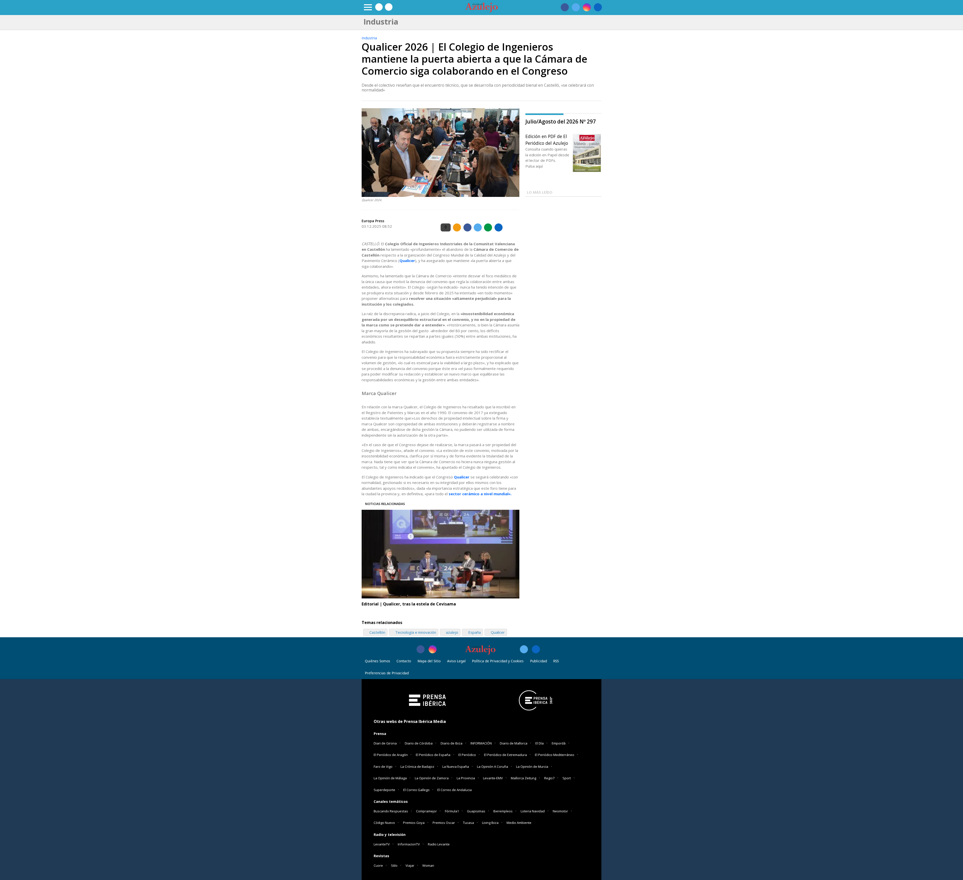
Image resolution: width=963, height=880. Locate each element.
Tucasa (468, 822)
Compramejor (426, 811)
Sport (567, 778)
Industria (369, 37)
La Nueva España (455, 766)
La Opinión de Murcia (532, 766)
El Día (539, 743)
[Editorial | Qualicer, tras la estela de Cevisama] (440, 554)
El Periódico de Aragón (391, 754)
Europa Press (373, 220)
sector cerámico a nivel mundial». (480, 493)
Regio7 (549, 778)
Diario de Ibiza (451, 743)
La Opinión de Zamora (432, 778)
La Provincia (466, 778)
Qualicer (407, 260)
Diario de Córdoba (419, 743)
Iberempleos (503, 811)
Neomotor (560, 811)
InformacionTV (409, 844)
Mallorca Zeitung (523, 778)
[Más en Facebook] (421, 649)
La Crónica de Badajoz (417, 766)
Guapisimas (476, 811)
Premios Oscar (444, 822)
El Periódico (467, 754)
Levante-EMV (493, 778)
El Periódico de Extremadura (505, 754)
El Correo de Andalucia (454, 790)
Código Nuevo (384, 822)
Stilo (394, 865)
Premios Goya (414, 822)
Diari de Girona (385, 743)
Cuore (378, 865)
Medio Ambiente (519, 822)
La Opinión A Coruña (492, 766)
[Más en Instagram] (433, 649)
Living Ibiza (490, 822)
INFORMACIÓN (481, 743)
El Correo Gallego (416, 790)
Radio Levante (439, 844)
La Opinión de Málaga (390, 778)
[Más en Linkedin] (536, 649)
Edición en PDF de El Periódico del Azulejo (546, 139)
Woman (428, 865)
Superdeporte (384, 790)
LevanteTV (382, 844)
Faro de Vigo (383, 766)
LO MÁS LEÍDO (539, 192)
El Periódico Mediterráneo (554, 754)
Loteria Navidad (533, 811)
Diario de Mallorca (513, 743)
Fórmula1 (452, 811)
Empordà (559, 743)
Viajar (410, 865)
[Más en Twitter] (524, 649)
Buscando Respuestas (391, 811)
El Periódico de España (433, 754)
